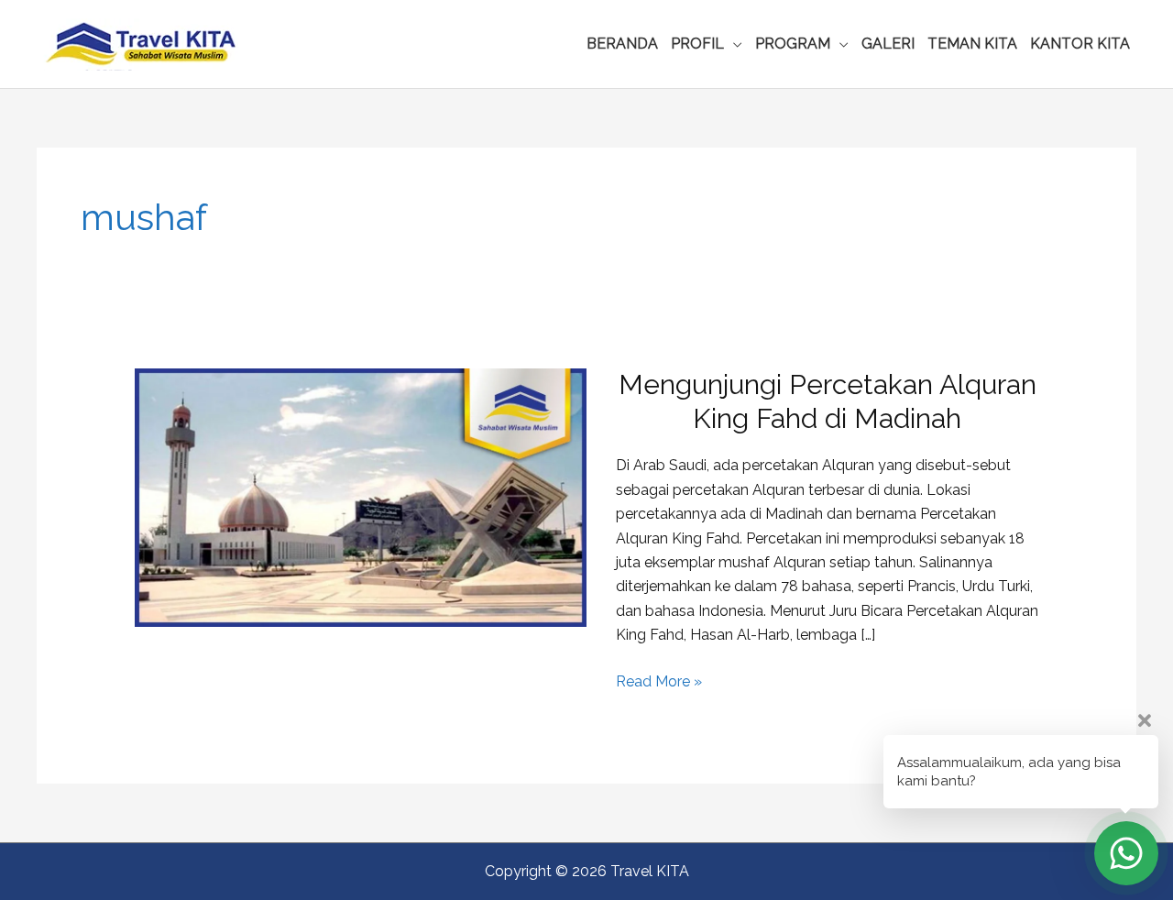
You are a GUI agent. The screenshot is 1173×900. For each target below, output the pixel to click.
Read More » (659, 683)
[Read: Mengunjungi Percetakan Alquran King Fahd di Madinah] (360, 497)
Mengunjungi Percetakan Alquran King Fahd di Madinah (827, 401)
